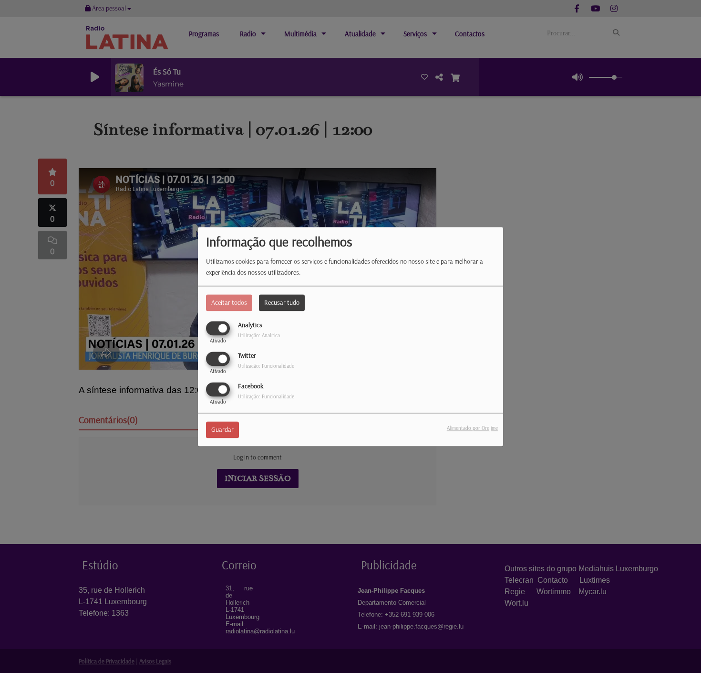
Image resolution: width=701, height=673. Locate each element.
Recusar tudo (281, 302)
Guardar (222, 429)
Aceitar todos (229, 302)
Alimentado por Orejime (472, 428)
